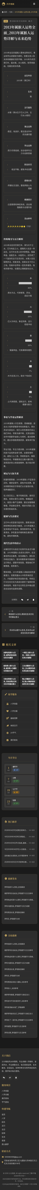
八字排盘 (5, 1091)
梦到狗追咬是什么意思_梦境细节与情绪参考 (19, 900)
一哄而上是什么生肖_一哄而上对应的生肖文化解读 (28, 655)
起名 (3, 1122)
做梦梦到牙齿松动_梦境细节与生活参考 (18, 893)
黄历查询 (5, 1098)
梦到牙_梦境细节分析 (12, 919)
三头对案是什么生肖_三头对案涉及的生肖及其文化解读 (28, 668)
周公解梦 (5, 1144)
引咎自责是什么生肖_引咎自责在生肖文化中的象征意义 (10, 681)
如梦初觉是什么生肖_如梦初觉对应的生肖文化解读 (10, 655)
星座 (3, 1140)
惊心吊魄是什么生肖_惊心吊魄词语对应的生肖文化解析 (28, 681)
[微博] (28, 600)
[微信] (22, 600)
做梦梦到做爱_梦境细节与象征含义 (17, 995)
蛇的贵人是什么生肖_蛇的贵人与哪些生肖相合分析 (10, 668)
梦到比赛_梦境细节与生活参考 (15, 1033)
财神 (3, 1133)
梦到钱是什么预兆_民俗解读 (14, 887)
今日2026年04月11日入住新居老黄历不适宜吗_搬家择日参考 (16, 849)
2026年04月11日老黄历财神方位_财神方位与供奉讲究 (16, 830)
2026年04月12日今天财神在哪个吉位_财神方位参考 (16, 862)
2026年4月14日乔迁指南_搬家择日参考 (16, 843)
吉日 (3, 1129)
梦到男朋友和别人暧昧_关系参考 (16, 982)
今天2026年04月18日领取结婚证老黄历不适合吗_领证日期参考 (16, 837)
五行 (3, 1126)
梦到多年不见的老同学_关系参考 (16, 1001)
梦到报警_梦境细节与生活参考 (15, 1026)
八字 (3, 1118)
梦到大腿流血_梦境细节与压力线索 (17, 906)
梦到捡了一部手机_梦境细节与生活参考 (18, 1020)
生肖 (10, 12)
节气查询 (5, 1102)
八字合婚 (5, 1094)
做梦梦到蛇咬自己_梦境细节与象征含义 (18, 1014)
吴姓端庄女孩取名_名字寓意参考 (16, 856)
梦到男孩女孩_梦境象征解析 (14, 912)
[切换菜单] (34, 4)
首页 (5, 12)
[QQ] (33, 600)
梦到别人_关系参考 (11, 988)
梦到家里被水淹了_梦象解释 (14, 1007)
